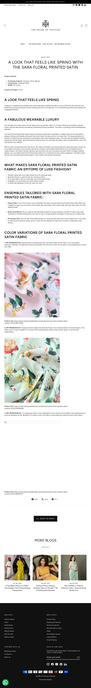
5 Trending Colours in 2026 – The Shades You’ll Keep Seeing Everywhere (17, 588)
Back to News (47, 518)
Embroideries (8, 625)
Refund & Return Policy (54, 628)
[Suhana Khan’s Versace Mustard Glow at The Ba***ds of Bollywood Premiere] (45, 567)
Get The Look (8, 634)
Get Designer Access (62, 44)
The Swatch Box (34, 44)
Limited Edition (51, 637)
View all (45, 547)
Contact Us (22, 5)
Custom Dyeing (52, 640)
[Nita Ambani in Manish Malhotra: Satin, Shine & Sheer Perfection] (74, 567)
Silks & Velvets (9, 631)
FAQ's (48, 631)
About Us (31, 5)
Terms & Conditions (53, 625)
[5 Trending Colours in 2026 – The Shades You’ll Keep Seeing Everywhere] (17, 567)
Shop (23, 44)
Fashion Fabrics (9, 619)
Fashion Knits (8, 628)
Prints (6, 622)
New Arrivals (47, 44)
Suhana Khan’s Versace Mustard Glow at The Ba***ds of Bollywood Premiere (45, 588)
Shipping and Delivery (54, 622)
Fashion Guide (9, 637)
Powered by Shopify (45, 679)
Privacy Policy (51, 619)
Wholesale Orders (10, 5)
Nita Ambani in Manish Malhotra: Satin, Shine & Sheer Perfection (73, 588)
